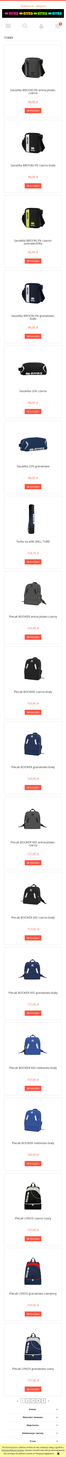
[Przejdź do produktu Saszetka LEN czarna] (33, 368)
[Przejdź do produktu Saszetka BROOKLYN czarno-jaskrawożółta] (33, 218)
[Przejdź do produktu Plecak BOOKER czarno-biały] (33, 669)
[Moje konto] (41, 26)
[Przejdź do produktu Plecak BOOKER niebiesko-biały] (33, 1120)
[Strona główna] (33, 13)
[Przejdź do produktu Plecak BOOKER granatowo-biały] (33, 744)
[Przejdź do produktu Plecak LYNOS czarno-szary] (33, 1195)
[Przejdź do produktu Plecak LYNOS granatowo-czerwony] (33, 1271)
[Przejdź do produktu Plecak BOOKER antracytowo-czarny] (33, 594)
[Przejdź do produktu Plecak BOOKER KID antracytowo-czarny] (33, 819)
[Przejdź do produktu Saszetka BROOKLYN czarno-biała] (33, 143)
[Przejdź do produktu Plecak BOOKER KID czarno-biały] (33, 895)
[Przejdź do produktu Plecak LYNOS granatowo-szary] (33, 1346)
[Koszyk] (58, 25)
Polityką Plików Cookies (13, 1450)
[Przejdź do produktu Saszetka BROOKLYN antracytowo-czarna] (33, 67)
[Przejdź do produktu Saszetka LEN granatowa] (33, 443)
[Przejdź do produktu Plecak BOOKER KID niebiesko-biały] (33, 1045)
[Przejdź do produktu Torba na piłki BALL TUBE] (33, 519)
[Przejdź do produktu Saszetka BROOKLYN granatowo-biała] (33, 293)
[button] (8, 26)
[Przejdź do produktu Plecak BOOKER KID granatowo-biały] (33, 970)
